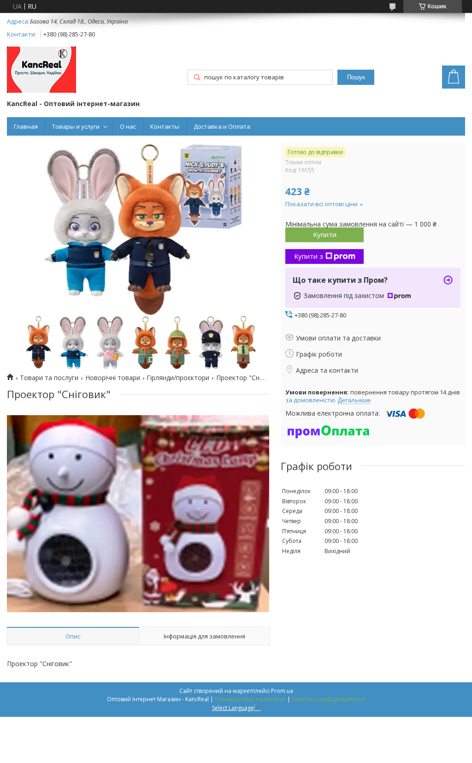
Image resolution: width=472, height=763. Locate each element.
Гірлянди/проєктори (178, 378)
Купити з (308, 256)
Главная (26, 126)
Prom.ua (282, 691)
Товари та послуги (49, 378)
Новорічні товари (112, 378)
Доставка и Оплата (222, 126)
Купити (324, 234)
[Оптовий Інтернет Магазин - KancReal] (41, 71)
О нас (128, 126)
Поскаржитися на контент (250, 699)
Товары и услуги (76, 126)
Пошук (356, 77)
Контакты (164, 126)
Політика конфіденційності (328, 699)
